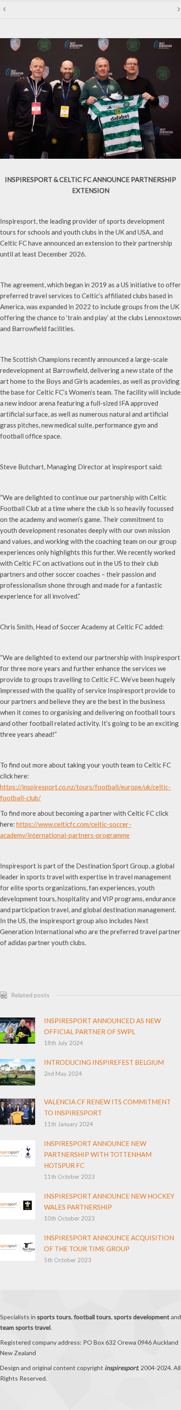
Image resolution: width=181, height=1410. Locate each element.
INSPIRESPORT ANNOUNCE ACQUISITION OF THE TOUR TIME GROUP (109, 1243)
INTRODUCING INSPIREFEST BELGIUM (104, 1062)
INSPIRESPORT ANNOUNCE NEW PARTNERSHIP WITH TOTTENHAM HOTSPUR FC (98, 1154)
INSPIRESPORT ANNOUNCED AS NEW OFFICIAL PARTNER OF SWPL (102, 1026)
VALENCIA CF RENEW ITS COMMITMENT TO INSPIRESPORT (107, 1107)
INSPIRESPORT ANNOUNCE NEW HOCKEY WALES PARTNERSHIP (109, 1201)
